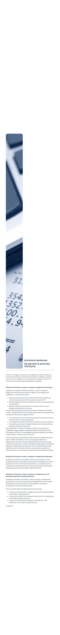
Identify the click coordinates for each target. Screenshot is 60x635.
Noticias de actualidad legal (35, 360)
